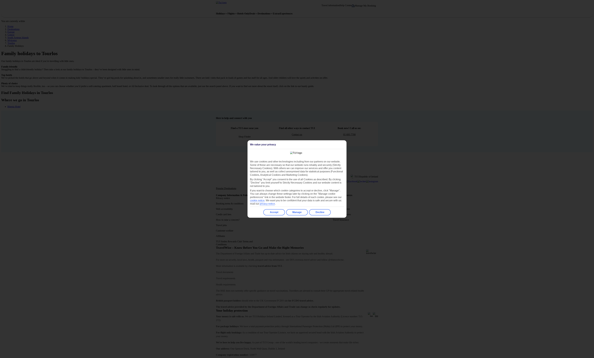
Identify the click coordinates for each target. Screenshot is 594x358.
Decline (320, 212)
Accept (274, 212)
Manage (297, 212)
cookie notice (257, 200)
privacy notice (267, 203)
